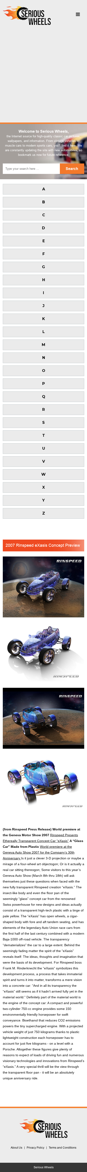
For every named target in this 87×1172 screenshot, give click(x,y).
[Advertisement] (43, 72)
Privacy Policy (35, 1147)
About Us (16, 1147)
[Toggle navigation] (77, 15)
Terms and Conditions (62, 1147)
